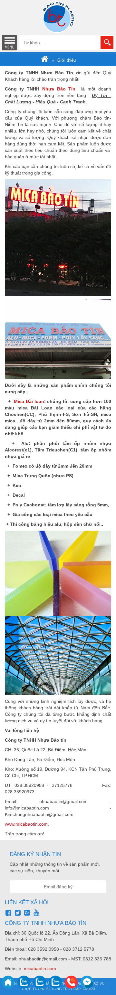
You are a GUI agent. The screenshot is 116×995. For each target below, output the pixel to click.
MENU (9, 42)
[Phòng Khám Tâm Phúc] (58, 17)
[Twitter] (17, 912)
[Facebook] (8, 912)
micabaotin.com (40, 968)
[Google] (27, 912)
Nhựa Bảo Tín (59, 88)
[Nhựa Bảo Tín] (45, 60)
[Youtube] (36, 912)
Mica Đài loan (29, 401)
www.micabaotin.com (26, 824)
